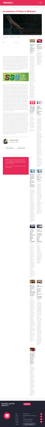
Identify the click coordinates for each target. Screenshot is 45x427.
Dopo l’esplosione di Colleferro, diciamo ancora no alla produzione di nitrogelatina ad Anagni (40, 291)
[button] (39, 3)
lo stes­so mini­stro (14, 95)
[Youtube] (41, 422)
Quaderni (18, 37)
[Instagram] (41, 416)
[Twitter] (41, 419)
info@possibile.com (26, 413)
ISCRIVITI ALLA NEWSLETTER (12, 170)
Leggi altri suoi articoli (14, 142)
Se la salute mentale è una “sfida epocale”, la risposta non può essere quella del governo (32, 358)
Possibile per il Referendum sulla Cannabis (39, 177)
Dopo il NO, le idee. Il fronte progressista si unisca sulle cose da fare (33, 48)
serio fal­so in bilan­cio (16, 61)
